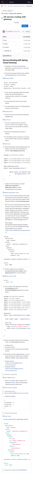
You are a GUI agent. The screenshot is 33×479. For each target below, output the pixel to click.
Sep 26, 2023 (16, 31)
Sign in (29, 2)
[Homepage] (4, 2)
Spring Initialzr (19, 68)
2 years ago (27, 40)
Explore (11, 2)
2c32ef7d (9, 31)
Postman (12, 382)
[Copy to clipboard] (28, 82)
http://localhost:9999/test (20, 470)
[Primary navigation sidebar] (2, 6)
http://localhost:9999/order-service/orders (16, 393)
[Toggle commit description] (23, 31)
